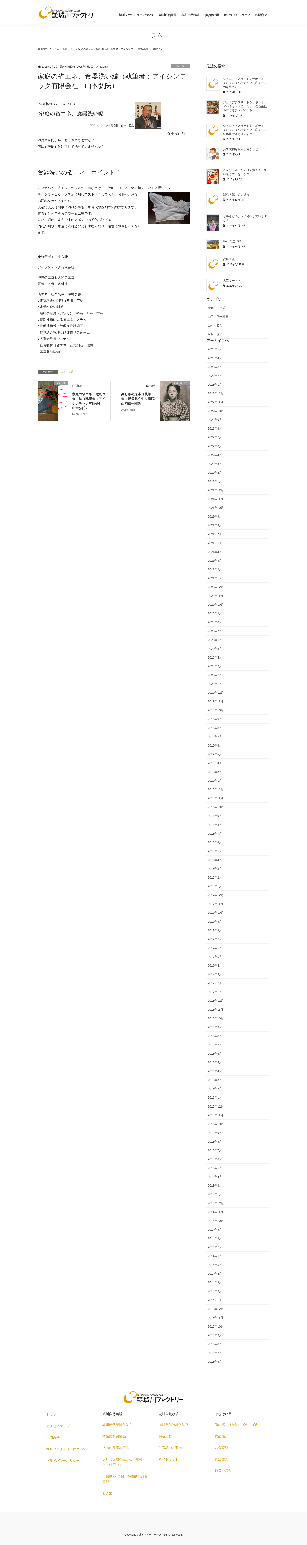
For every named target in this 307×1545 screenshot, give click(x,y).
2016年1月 (215, 1097)
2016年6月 (215, 1053)
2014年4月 (215, 1273)
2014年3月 (215, 1282)
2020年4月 (215, 657)
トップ (51, 1414)
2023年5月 (215, 349)
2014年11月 (215, 1212)
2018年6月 (215, 842)
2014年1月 (215, 1300)
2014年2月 (215, 1291)
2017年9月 (215, 921)
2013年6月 (215, 1361)
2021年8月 (215, 525)
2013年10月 (216, 1326)
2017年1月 (215, 992)
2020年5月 (215, 648)
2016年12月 (216, 1000)
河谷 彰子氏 (216, 334)
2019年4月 (215, 763)
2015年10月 (216, 1124)
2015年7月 (215, 1150)
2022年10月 (216, 411)
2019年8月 (215, 728)
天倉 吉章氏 (216, 308)
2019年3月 (215, 772)
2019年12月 (216, 692)
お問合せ (53, 1437)
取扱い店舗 (223, 1470)
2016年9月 (215, 1027)
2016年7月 (215, 1044)
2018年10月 (216, 807)
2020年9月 (215, 613)
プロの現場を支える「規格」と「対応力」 (124, 1461)
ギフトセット (169, 1459)
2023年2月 (215, 375)
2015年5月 (215, 1168)
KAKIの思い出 (232, 241)
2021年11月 (215, 499)
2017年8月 (215, 930)
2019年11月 (215, 701)
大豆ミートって (233, 280)
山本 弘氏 (180, 66)
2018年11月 (215, 798)
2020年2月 (215, 675)
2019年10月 (216, 710)
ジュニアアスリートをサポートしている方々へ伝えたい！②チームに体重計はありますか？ (245, 130)
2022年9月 (215, 419)
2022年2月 (215, 472)
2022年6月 (215, 446)
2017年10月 (216, 912)
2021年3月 (215, 560)
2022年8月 (215, 428)
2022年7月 (215, 437)
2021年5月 (215, 543)
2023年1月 (215, 384)
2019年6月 (215, 745)
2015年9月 (215, 1132)
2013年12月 (216, 1309)
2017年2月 (215, 983)
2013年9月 (215, 1335)
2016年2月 (215, 1088)
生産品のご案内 (170, 1447)
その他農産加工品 (115, 1447)
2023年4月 (215, 358)
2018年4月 (215, 860)
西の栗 (107, 1493)
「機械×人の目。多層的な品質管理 (125, 1479)
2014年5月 (215, 1264)
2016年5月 (215, 1062)
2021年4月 (215, 552)
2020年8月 (215, 622)
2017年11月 (215, 904)
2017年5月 (215, 956)
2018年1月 (215, 886)
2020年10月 (216, 604)
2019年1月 (215, 780)
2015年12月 (216, 1106)
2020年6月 (215, 640)
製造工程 (165, 1436)
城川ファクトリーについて (66, 1449)
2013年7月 (215, 1352)
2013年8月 (215, 1344)
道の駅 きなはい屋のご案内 (236, 1424)
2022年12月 (216, 393)
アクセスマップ (58, 1426)
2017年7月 (215, 939)
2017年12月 (216, 895)
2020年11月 (215, 595)
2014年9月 (215, 1229)
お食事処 (221, 1447)
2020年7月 (215, 631)
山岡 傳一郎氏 (218, 316)
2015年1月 (215, 1194)
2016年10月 (216, 1018)
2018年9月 (215, 815)
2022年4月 (215, 455)
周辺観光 (221, 1459)
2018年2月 (215, 877)
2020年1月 (215, 684)
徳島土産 (229, 259)
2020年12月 (216, 587)
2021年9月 (215, 516)
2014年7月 (215, 1247)
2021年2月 (215, 569)
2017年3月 (215, 974)
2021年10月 (216, 507)
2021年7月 (215, 534)
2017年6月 (215, 948)
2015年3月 (215, 1185)
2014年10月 (216, 1221)
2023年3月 (215, 367)
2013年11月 (215, 1317)
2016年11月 (215, 1009)
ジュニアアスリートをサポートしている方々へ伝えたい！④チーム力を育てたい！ (245, 83)
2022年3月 (215, 464)
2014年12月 (216, 1203)
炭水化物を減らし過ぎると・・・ (245, 149)
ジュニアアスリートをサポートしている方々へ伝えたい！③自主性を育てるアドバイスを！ (245, 106)
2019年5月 (215, 754)
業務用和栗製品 (114, 1436)
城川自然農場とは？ (117, 1424)
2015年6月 (215, 1159)
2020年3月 (215, 666)
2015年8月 (215, 1141)
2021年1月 (215, 578)
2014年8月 (215, 1238)
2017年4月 (215, 965)
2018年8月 (215, 824)
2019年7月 (215, 736)
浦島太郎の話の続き (236, 194)
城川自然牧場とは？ (174, 1424)
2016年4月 (215, 1071)
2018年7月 (215, 833)
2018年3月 (215, 868)
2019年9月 (215, 719)
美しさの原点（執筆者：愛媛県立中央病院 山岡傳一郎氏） (139, 398)
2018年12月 (216, 789)
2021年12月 (216, 490)
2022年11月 (215, 402)
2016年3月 (215, 1080)
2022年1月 (215, 481)
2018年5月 (215, 851)
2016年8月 (215, 1036)
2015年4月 (215, 1176)
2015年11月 (215, 1115)
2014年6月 (215, 1256)
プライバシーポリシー (63, 1460)
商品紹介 (221, 1436)
